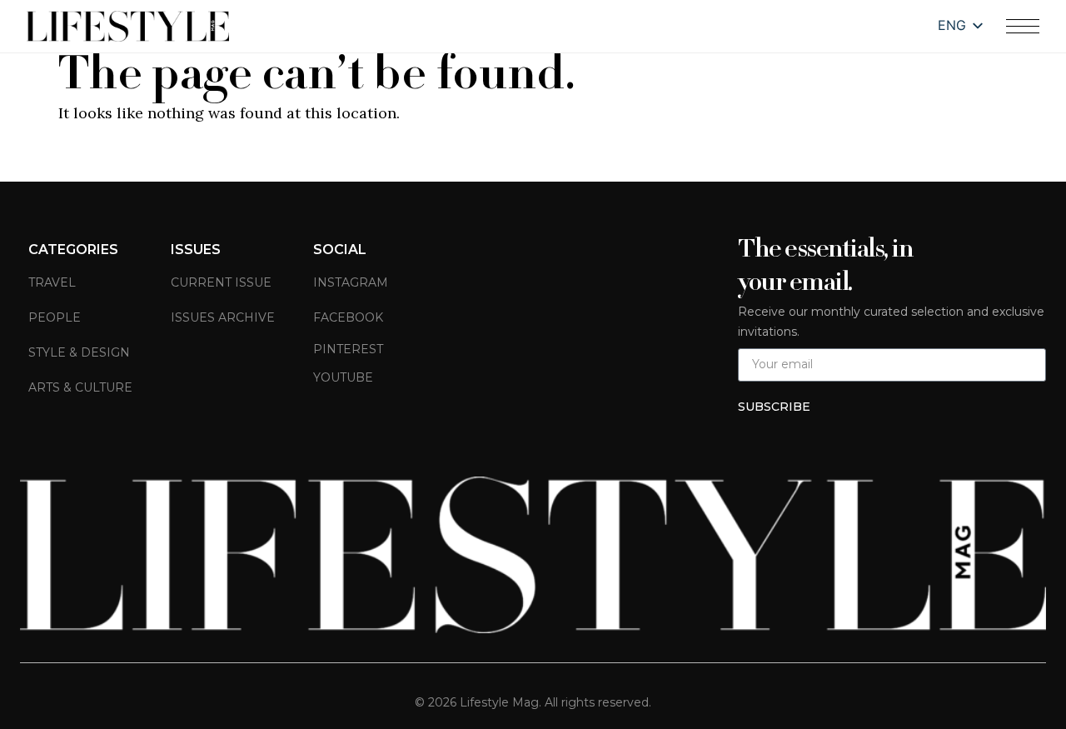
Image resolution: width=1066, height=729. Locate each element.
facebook (348, 317)
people (54, 317)
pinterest (348, 349)
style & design (79, 352)
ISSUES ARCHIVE (223, 317)
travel (52, 282)
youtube (343, 377)
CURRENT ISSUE (221, 282)
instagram (350, 282)
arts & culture (80, 387)
